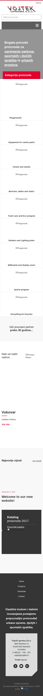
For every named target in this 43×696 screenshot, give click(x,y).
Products (21, 586)
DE (40, 3)
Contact (21, 596)
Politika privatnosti (21, 684)
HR (37, 3)
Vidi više (6, 424)
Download (22, 591)
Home (21, 581)
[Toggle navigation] (37, 25)
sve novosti (37, 461)
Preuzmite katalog (15, 527)
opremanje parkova (19, 51)
